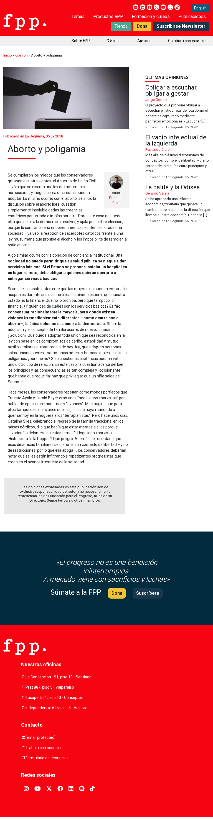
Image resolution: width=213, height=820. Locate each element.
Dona (142, 26)
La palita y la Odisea (177, 204)
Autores (144, 41)
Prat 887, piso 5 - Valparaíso (50, 687)
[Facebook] (149, 7)
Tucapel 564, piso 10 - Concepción (55, 697)
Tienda (121, 26)
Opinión (21, 55)
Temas (78, 16)
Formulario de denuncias (47, 758)
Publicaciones (192, 16)
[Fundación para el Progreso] (24, 21)
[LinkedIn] (142, 7)
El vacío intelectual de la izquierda (177, 157)
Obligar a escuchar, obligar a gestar (177, 107)
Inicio (7, 55)
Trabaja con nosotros (44, 747)
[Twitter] (156, 7)
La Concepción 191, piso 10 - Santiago (59, 677)
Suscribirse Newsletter (181, 26)
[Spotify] (135, 7)
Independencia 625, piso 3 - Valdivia (56, 708)
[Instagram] (170, 7)
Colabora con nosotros (187, 41)
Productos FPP (108, 16)
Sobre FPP (81, 41)
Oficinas (113, 41)
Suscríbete (147, 593)
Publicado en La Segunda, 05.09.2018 (33, 136)
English (200, 8)
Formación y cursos (151, 16)
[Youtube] (163, 7)
